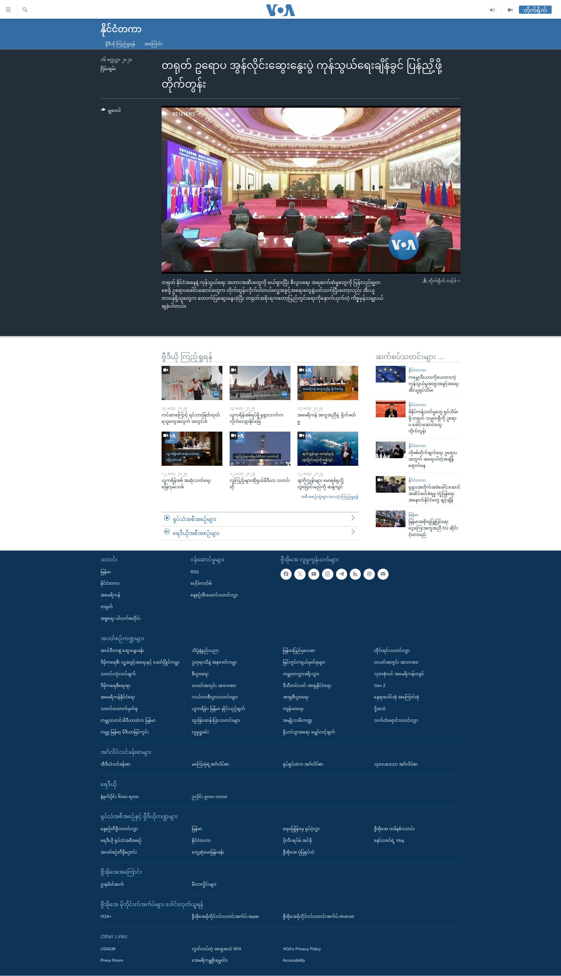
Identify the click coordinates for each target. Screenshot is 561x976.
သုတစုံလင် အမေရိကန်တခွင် (399, 674)
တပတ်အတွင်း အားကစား (214, 685)
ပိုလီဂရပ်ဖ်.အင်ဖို (297, 840)
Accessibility (294, 960)
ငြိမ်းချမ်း (108, 68)
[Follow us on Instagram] (327, 574)
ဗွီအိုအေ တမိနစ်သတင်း (394, 828)
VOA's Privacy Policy (302, 948)
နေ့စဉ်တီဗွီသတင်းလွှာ (119, 828)
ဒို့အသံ (380, 709)
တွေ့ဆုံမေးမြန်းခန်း (208, 852)
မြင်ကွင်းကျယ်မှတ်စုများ (304, 662)
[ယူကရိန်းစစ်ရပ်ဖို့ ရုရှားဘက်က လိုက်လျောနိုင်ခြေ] (260, 383)
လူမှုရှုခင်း (200, 732)
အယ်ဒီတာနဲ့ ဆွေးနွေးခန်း (122, 650)
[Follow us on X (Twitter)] (299, 574)
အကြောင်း (153, 43)
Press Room (112, 960)
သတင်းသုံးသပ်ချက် (118, 674)
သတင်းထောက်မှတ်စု (119, 709)
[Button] (111, 111)
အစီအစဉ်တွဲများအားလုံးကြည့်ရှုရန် (329, 496)
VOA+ (106, 916)
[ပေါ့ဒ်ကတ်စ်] (369, 574)
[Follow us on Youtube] (313, 574)
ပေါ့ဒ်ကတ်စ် (201, 583)
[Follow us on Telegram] (341, 574)
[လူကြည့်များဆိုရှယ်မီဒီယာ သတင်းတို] (260, 449)
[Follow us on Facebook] (286, 574)
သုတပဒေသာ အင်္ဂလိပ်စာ (396, 764)
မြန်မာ (413, 515)
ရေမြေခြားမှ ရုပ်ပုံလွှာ (301, 828)
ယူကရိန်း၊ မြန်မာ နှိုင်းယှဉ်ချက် (218, 709)
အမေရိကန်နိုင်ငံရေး (118, 697)
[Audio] (492, 10)
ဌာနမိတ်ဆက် (112, 884)
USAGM (108, 948)
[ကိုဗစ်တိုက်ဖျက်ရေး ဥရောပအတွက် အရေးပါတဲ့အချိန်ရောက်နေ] (391, 450)
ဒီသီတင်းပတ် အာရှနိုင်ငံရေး (307, 685)
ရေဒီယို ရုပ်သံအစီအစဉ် (121, 840)
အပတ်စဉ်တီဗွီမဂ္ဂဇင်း (119, 852)
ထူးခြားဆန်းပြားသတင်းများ (216, 720)
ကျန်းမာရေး (293, 709)
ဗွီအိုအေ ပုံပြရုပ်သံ (298, 852)
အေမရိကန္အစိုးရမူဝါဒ (210, 960)
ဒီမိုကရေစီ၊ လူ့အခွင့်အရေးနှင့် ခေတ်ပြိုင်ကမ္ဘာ (140, 662)
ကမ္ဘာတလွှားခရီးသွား (301, 674)
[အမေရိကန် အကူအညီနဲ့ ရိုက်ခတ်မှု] (327, 383)
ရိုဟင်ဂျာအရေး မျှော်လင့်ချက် (309, 732)
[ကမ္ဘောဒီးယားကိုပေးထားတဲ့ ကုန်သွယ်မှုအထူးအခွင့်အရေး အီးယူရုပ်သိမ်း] (391, 374)
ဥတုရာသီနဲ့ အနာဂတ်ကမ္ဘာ (214, 662)
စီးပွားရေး (200, 674)
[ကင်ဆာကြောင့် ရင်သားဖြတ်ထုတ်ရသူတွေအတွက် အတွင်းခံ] (192, 383)
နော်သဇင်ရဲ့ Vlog (389, 840)
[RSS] (355, 574)
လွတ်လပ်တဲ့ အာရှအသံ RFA (216, 948)
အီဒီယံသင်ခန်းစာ (115, 764)
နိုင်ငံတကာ (417, 370)
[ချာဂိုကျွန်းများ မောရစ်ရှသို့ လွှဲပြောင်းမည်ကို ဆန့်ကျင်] (327, 449)
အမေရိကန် (110, 595)
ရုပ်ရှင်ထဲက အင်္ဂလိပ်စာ (303, 764)
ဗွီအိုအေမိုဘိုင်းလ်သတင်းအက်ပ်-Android (318, 916)
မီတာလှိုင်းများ (204, 884)
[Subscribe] (383, 574)
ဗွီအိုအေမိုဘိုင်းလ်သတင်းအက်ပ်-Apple (225, 916)
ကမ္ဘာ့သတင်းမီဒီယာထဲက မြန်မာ (128, 720)
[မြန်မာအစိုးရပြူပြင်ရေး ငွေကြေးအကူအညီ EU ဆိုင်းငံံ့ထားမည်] (391, 519)
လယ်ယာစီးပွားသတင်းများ (215, 697)
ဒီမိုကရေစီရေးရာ (115, 685)
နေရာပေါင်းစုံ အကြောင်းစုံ (396, 697)
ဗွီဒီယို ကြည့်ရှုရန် (120, 43)
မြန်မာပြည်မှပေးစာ (299, 650)
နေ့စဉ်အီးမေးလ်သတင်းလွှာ (214, 595)
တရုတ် (107, 606)
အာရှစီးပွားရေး (296, 697)
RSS (195, 572)
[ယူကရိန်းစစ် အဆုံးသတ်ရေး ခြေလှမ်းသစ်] (192, 449)
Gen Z (380, 685)
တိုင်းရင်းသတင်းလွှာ (392, 650)
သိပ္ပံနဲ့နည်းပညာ (205, 650)
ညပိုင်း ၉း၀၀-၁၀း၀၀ (209, 796)
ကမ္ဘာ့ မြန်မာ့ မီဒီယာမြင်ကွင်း (125, 732)
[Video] (510, 10)
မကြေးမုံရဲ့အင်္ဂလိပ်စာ (210, 764)
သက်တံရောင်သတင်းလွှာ (396, 720)
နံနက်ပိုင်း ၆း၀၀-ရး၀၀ (119, 796)
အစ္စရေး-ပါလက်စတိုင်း (121, 618)
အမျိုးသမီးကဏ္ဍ (297, 720)
